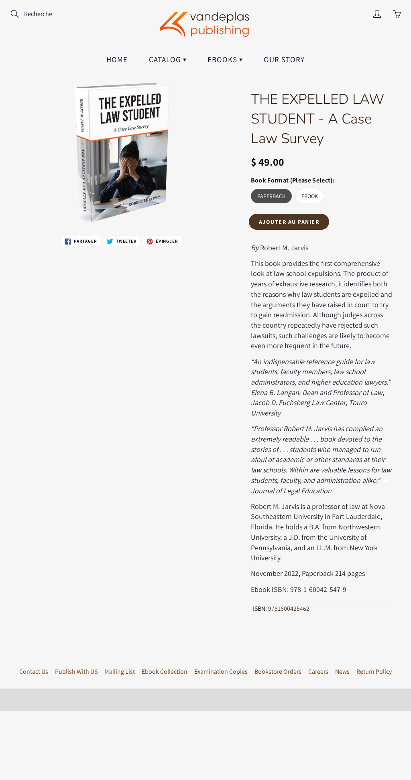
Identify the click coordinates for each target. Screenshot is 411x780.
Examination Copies (221, 671)
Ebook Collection (164, 671)
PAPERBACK (271, 196)
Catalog (166, 59)
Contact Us (33, 671)
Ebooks (223, 59)
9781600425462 (288, 608)
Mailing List (119, 671)
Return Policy (374, 671)
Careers (318, 671)
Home (117, 59)
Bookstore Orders (277, 671)
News (342, 671)
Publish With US (76, 671)
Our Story (284, 59)
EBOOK (309, 196)
